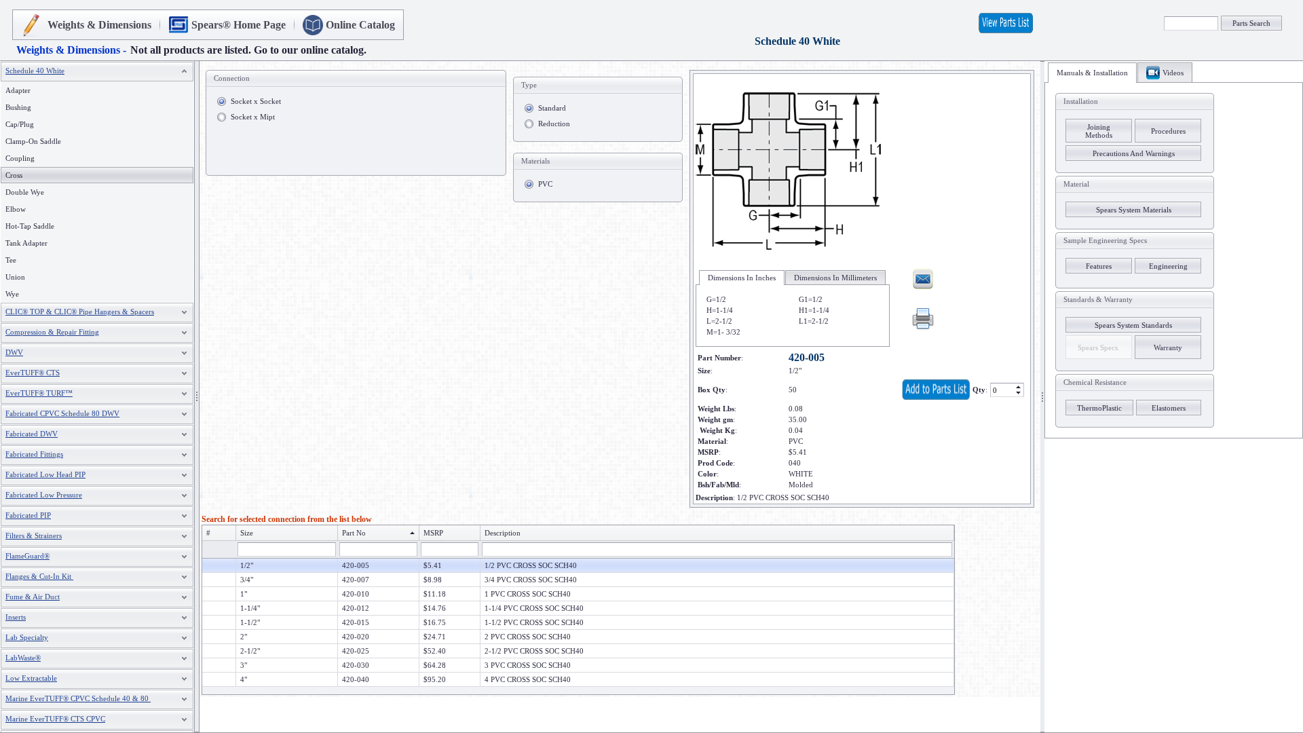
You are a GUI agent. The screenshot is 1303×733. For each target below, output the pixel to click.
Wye (12, 294)
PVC (545, 184)
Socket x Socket (256, 101)
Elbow (15, 209)
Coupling (20, 158)
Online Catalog (360, 25)
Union (15, 277)
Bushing (18, 107)
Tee (10, 260)
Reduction (554, 123)
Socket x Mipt (253, 117)
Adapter (18, 90)
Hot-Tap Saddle (29, 226)
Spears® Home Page (238, 25)
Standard (552, 108)
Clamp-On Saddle (33, 141)
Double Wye (24, 192)
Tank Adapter (26, 243)
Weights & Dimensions (99, 25)
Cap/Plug (19, 124)
